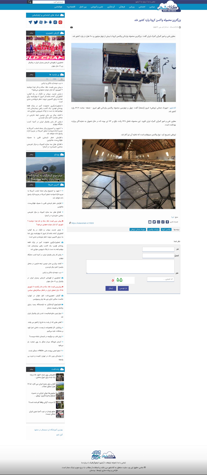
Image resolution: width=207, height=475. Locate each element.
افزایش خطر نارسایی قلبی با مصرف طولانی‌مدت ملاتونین (45, 139)
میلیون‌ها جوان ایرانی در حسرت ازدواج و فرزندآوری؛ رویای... (43, 394)
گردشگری (111, 6)
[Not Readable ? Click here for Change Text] (112, 280)
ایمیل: (176, 255)
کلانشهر (173, 107)
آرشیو (102, 462)
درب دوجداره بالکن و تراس (51, 83)
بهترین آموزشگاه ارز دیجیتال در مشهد (48, 429)
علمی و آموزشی (97, 6)
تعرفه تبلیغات (111, 462)
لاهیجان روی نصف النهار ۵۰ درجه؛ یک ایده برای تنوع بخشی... (42, 376)
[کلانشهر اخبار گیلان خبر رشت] (109, 454)
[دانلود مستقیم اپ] (50, 22)
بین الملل (83, 6)
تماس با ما (122, 462)
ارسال (111, 288)
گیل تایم (59, 434)
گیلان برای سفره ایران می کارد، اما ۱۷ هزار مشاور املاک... (41, 385)
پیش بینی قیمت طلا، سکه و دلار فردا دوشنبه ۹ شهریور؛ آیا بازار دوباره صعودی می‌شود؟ (45, 88)
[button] (28, 51)
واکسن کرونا (166, 229)
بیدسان (92, 470)
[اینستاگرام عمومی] (60, 22)
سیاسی (152, 6)
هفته (54, 79)
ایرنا (172, 217)
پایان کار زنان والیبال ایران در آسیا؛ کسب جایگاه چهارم (45, 123)
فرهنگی (122, 6)
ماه (47, 79)
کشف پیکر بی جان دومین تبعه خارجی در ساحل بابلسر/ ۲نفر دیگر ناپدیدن (45, 116)
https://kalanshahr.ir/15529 (82, 223)
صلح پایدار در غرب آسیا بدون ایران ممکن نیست (42, 413)
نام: (177, 249)
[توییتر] (30, 22)
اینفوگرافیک (93, 462)
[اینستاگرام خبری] (55, 22)
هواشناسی (58, 6)
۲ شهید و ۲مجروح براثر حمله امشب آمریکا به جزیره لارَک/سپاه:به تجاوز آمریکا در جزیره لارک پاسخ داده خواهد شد (45, 131)
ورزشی (131, 6)
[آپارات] (41, 22)
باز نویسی (123, 288)
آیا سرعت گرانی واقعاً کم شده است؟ (42, 402)
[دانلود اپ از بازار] (46, 22)
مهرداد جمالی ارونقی (138, 229)
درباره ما (84, 462)
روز (62, 78)
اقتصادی (71, 6)
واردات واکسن (153, 229)
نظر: (176, 273)
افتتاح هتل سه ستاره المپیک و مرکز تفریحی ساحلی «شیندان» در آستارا (45, 145)
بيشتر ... (30, 33)
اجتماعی (142, 6)
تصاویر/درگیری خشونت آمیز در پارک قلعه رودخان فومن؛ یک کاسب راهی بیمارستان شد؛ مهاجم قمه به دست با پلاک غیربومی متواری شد (45, 108)
